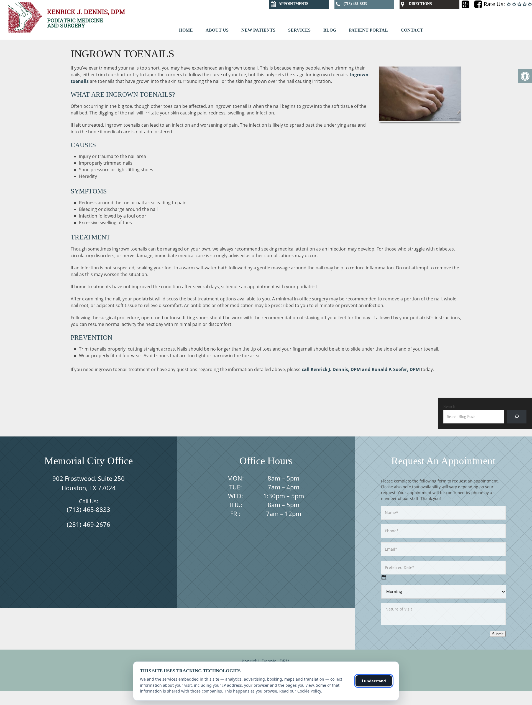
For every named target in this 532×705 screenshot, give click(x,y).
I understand (374, 681)
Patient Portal (368, 30)
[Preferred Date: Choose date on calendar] (384, 577)
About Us (217, 30)
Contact (412, 30)
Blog (329, 30)
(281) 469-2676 (88, 524)
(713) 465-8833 (88, 509)
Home (186, 30)
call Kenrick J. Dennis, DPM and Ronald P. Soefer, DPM (361, 369)
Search (449, 406)
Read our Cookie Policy (300, 691)
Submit (497, 634)
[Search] (516, 416)
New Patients (258, 30)
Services (299, 30)
